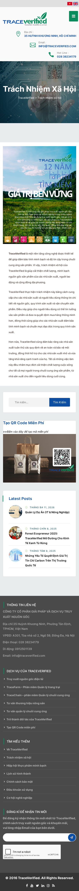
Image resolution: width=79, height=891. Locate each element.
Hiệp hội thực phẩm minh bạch (26, 765)
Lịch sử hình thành (19, 773)
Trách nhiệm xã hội (19, 757)
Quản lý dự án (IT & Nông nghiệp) (47, 512)
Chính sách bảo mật (20, 781)
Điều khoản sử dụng (20, 789)
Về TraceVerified (17, 749)
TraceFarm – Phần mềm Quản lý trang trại (33, 687)
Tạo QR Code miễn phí (21, 727)
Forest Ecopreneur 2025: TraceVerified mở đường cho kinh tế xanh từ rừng (47, 538)
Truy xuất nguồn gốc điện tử (25, 679)
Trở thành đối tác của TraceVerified (29, 719)
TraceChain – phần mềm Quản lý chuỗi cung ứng (38, 695)
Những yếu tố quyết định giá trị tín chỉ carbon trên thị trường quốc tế (46, 560)
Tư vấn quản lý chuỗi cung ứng (27, 711)
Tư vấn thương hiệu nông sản (26, 703)
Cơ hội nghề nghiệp (19, 797)
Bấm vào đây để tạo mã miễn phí (27, 431)
